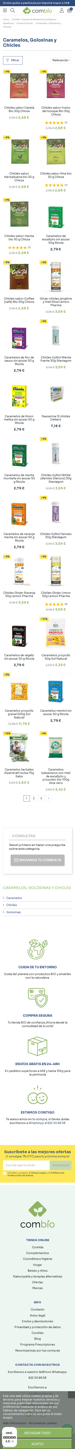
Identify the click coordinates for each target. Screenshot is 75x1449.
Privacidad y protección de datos (37, 1327)
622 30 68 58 (37, 1378)
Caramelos (14, 898)
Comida (37, 1247)
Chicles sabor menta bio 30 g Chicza (19, 237)
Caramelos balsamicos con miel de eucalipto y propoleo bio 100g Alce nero (55, 776)
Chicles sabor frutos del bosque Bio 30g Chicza (55, 111)
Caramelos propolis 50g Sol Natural (56, 656)
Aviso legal (37, 1315)
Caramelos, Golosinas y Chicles (37, 888)
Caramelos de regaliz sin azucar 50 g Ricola (19, 656)
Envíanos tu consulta (40, 860)
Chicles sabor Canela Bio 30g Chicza (19, 109)
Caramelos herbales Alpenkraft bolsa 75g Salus (19, 773)
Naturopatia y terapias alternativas (37, 1276)
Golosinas (13, 912)
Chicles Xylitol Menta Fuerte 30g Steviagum (55, 359)
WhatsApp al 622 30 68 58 (47, 1123)
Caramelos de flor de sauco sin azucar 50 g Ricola (19, 361)
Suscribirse (61, 1165)
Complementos (37, 1253)
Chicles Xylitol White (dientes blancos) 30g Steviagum (55, 478)
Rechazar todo (37, 1433)
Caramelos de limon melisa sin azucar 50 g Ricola (19, 419)
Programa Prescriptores (37, 1344)
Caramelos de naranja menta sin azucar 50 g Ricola (19, 537)
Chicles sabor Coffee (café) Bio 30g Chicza (19, 300)
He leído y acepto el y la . (36, 1174)
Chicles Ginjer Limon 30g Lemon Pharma (56, 594)
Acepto (37, 1444)
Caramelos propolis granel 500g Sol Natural (19, 714)
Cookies (38, 1333)
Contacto (37, 1309)
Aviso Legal (38, 1172)
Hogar (37, 1265)
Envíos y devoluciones (37, 1321)
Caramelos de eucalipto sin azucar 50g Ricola (56, 239)
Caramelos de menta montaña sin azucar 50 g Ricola (19, 478)
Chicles (11, 905)
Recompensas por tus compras (37, 1350)
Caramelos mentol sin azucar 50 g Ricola (56, 712)
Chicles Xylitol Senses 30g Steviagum (56, 535)
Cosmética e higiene (37, 1259)
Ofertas (37, 1282)
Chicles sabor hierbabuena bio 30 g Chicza (19, 177)
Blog (37, 1339)
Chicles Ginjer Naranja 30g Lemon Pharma (19, 594)
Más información (14, 1423)
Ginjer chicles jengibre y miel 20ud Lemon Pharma (56, 302)
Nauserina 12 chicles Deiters (56, 417)
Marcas (37, 1288)
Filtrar (14, 60)
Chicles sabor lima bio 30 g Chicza (56, 175)
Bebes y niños (38, 1270)
